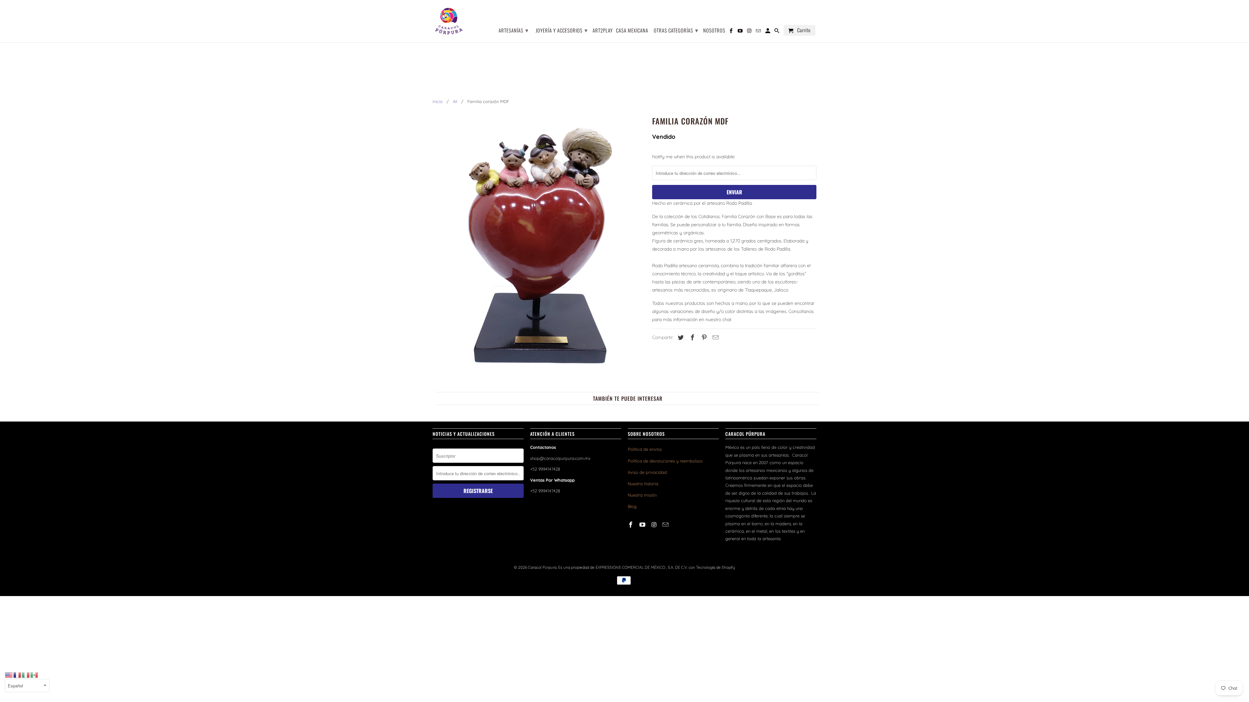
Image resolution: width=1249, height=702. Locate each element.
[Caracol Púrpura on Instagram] (654, 524)
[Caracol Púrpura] (449, 21)
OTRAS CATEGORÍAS (676, 30)
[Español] (34, 675)
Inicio (438, 101)
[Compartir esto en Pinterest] (703, 337)
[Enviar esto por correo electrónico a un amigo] (714, 337)
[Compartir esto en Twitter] (680, 337)
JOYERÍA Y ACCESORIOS (562, 30)
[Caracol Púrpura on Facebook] (631, 524)
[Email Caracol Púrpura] (666, 524)
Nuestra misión (642, 495)
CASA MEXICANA (632, 31)
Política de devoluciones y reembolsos (665, 460)
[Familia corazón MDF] (539, 247)
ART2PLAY (603, 31)
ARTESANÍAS (514, 30)
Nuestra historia (643, 483)
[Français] (17, 675)
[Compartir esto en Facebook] (691, 337)
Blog (632, 506)
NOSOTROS (714, 31)
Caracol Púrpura (542, 567)
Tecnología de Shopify (715, 567)
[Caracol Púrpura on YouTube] (643, 524)
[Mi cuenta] (768, 32)
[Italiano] (26, 675)
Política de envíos (645, 449)
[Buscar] (777, 32)
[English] (9, 675)
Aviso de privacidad (647, 472)
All (455, 101)
